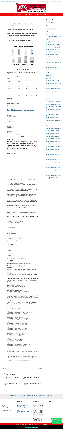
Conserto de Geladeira (11, 25)
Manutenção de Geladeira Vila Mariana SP (53, 157)
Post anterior (4, 368)
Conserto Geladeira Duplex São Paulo (52, 34)
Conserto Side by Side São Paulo (11, 377)
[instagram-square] (51, 22)
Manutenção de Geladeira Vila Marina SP (53, 152)
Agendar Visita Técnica (6, 407)
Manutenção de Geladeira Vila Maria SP (53, 165)
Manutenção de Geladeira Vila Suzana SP (53, 65)
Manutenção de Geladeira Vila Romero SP (53, 85)
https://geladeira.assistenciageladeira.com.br (15, 106)
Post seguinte (40, 368)
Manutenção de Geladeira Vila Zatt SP (52, 54)
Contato (3, 406)
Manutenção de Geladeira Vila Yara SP (53, 56)
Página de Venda (44, 424)
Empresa (3, 405)
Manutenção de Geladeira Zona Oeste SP (53, 51)
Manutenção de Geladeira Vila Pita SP (52, 102)
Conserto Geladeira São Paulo (51, 28)
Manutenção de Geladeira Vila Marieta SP (53, 156)
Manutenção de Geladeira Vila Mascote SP (53, 151)
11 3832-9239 (12, 1)
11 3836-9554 (5, 1)
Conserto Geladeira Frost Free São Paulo (31, 378)
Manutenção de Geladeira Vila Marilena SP (53, 154)
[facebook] (48, 22)
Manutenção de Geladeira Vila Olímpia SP (53, 128)
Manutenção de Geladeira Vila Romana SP (53, 86)
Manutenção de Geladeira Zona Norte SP (53, 49)
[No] (61, 426)
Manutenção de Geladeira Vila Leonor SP (53, 173)
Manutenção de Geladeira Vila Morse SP (53, 141)
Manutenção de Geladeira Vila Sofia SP (53, 69)
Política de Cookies (35, 427)
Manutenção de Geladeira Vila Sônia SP (53, 67)
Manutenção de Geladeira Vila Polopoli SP (53, 101)
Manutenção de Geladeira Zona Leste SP (53, 52)
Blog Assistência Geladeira (6, 410)
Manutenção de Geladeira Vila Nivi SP (52, 136)
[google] (49, 22)
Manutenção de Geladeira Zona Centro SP (53, 46)
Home (3, 404)
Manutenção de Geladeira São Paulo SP (53, 44)
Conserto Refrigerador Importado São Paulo (32, 384)
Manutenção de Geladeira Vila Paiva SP (53, 126)
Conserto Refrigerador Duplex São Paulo (12, 384)
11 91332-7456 (52, 1)
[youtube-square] (52, 22)
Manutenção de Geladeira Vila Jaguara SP (53, 175)
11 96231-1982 (58, 1)
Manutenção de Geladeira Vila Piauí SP (53, 109)
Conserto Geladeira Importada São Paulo (53, 36)
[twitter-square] (47, 22)
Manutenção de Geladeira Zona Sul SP (53, 47)
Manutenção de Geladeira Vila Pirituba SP (53, 104)
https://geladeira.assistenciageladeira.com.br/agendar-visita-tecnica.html (20, 110)
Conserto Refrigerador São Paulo (23, 407)
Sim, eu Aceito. (28, 427)
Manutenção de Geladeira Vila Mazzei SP (53, 149)
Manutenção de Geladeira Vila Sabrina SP (53, 83)
